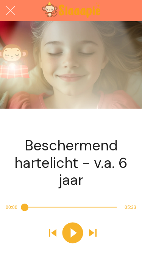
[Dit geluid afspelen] (72, 233)
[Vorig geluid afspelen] (52, 233)
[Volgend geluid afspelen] (92, 233)
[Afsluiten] (10, 10)
